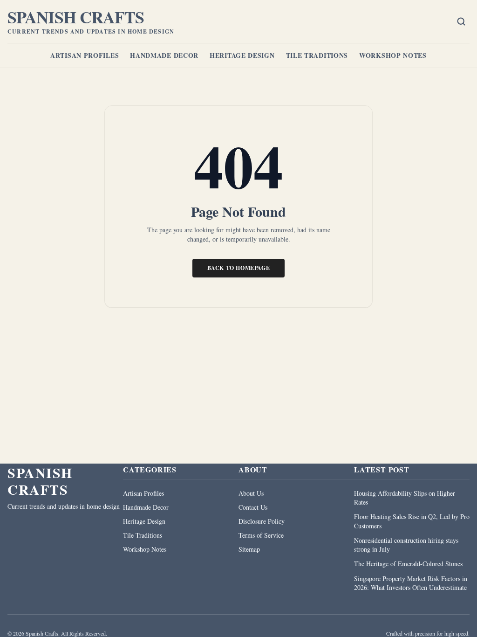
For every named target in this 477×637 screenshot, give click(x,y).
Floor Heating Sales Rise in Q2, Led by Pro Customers (412, 521)
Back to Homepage (238, 268)
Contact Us (252, 507)
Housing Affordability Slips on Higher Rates (404, 497)
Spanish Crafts (75, 16)
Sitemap (249, 549)
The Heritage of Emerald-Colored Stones (408, 563)
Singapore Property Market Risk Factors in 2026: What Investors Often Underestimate (410, 583)
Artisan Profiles (84, 55)
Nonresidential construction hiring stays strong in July (406, 545)
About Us (251, 493)
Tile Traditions (317, 55)
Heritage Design (242, 55)
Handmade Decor (164, 55)
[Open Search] (461, 21)
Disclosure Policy (261, 521)
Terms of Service (261, 535)
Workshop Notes (393, 55)
